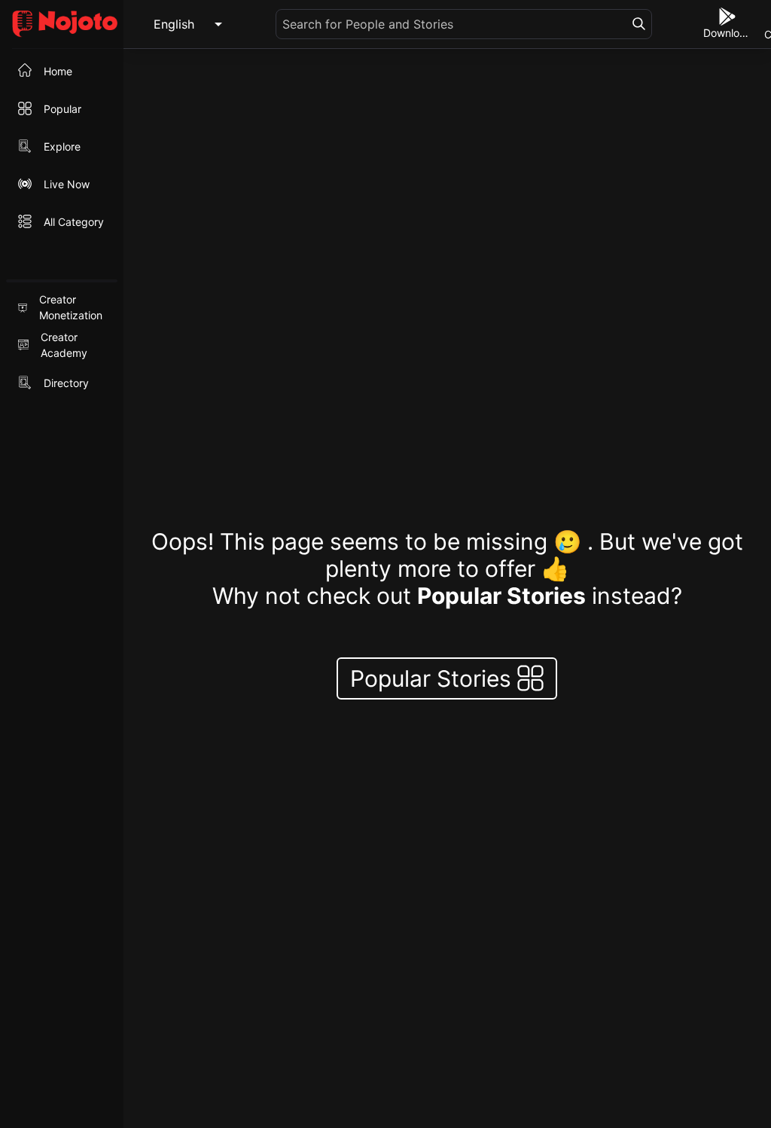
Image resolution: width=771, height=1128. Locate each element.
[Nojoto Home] (61, 24)
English (174, 24)
